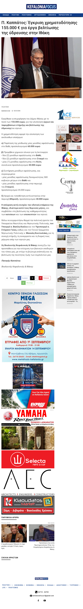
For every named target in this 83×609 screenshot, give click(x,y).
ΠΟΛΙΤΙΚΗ (5, 107)
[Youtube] (44, 601)
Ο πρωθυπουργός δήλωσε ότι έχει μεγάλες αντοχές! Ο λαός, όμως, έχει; (13, 546)
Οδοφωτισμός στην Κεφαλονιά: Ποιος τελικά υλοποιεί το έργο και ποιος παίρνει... (72, 239)
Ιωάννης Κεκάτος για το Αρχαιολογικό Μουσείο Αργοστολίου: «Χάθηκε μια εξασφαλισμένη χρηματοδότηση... (73, 282)
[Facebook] (38, 601)
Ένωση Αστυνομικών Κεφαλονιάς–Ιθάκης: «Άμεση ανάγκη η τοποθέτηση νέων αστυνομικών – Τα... (73, 297)
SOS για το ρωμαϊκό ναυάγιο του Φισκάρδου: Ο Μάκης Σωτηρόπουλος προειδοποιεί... (73, 267)
